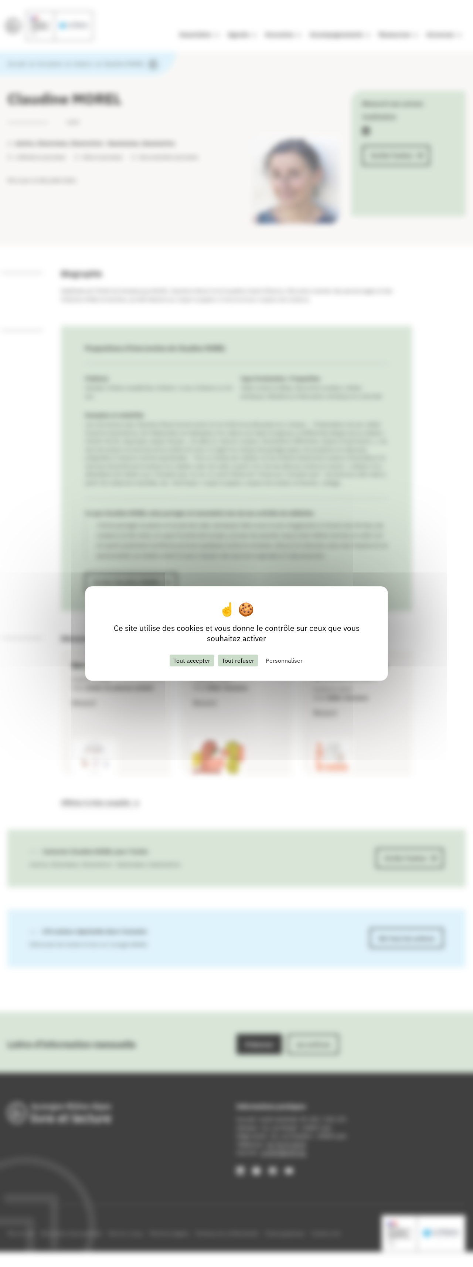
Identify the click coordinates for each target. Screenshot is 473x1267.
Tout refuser (238, 660)
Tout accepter (191, 660)
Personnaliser (284, 660)
